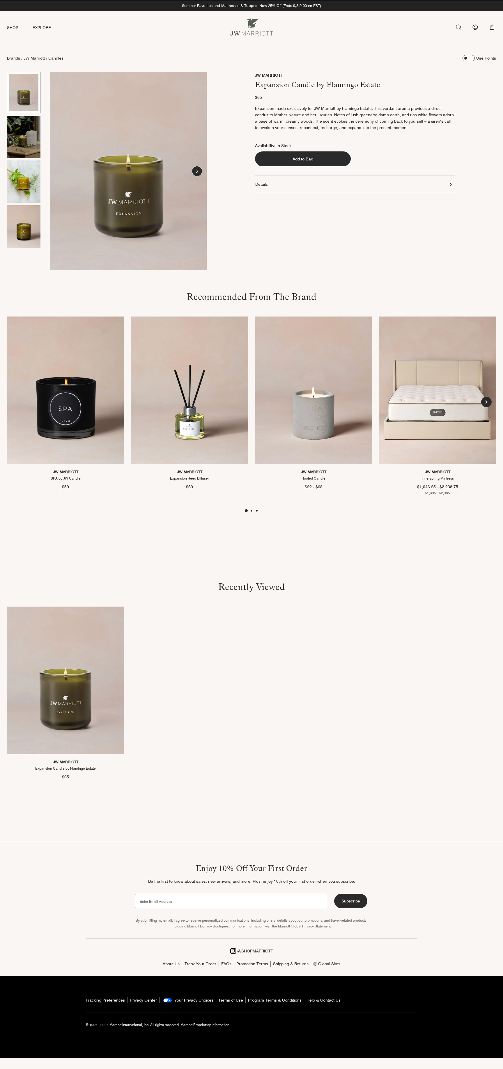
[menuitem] (20, 27)
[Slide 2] (23, 137)
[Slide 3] (23, 181)
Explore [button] (42, 27)
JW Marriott (34, 58)
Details (261, 184)
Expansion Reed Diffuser (189, 478)
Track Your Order (200, 963)
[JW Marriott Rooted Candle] (313, 390)
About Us (171, 963)
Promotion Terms (252, 963)
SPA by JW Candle (66, 478)
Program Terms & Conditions (275, 1000)
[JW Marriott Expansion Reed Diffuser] (189, 390)
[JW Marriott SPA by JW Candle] (65, 390)
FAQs (226, 963)
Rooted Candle (313, 478)
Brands (13, 58)
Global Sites (328, 963)
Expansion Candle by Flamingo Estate (65, 768)
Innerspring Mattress (437, 478)
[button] (492, 27)
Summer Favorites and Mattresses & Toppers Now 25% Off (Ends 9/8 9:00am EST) (251, 5)
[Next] (197, 171)
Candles (55, 58)
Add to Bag (303, 158)
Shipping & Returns (291, 963)
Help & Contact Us (324, 1000)
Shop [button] (13, 27)
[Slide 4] (23, 226)
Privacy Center (143, 1000)
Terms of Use (230, 1000)
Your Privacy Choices (193, 1000)
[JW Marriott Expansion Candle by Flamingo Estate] (65, 680)
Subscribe (350, 901)
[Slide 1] (23, 92)
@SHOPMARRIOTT (254, 951)
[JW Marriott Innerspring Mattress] (437, 390)
